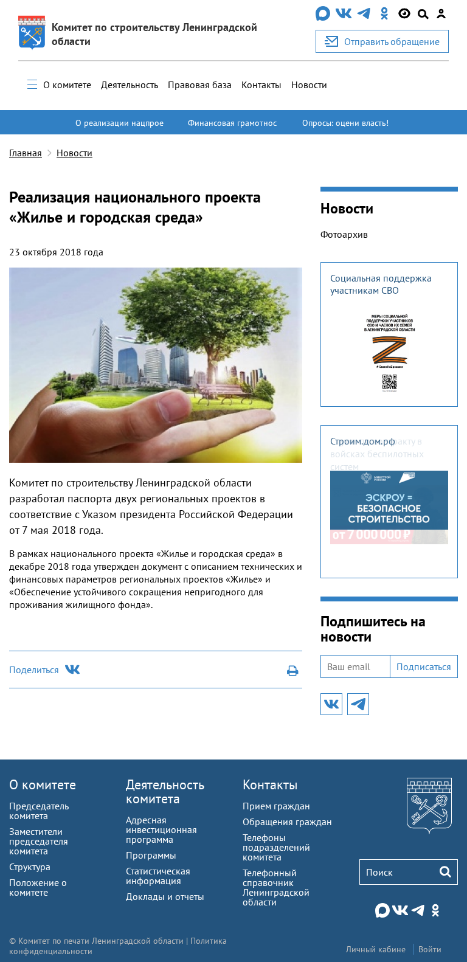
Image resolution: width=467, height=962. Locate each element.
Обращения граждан (287, 821)
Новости (309, 84)
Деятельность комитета (165, 791)
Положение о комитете (38, 887)
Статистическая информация (158, 876)
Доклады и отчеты (165, 896)
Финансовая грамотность (232, 128)
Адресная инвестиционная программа (161, 829)
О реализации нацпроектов (119, 128)
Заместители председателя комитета (38, 841)
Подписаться (423, 666)
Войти (429, 949)
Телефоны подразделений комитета (276, 847)
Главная (25, 153)
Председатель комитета (38, 811)
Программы (151, 855)
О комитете (67, 84)
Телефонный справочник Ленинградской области (276, 887)
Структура (29, 866)
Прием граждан (276, 806)
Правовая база (200, 84)
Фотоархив (344, 234)
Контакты (261, 84)
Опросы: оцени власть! (345, 122)
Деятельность (129, 84)
